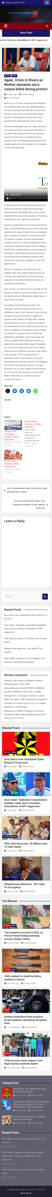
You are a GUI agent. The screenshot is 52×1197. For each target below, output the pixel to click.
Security (14, 877)
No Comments (13, 98)
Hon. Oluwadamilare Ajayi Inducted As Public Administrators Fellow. (27, 490)
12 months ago (13, 1068)
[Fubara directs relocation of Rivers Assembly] (35, 434)
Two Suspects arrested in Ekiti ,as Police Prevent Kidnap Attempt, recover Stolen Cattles (23, 935)
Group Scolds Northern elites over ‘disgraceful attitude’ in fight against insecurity (29, 504)
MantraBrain (26, 1193)
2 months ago (13, 943)
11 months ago (13, 1027)
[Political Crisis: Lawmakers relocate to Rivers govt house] (13, 425)
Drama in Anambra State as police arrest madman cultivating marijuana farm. (25, 1020)
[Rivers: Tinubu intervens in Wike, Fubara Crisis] (13, 455)
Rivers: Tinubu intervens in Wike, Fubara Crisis (11, 464)
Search (45, 597)
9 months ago (13, 983)
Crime (7, 925)
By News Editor (27, 94)
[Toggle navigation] (5, 26)
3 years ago (12, 94)
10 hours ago (12, 891)
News (14, 76)
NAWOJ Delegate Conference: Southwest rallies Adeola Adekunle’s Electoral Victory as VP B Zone (24, 714)
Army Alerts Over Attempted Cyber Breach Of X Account (30, 1090)
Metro (7, 76)
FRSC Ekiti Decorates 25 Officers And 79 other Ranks (29, 1118)
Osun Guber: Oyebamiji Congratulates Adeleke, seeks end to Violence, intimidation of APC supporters (25, 628)
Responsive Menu (47, 2)
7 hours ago (12, 766)
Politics (14, 793)
